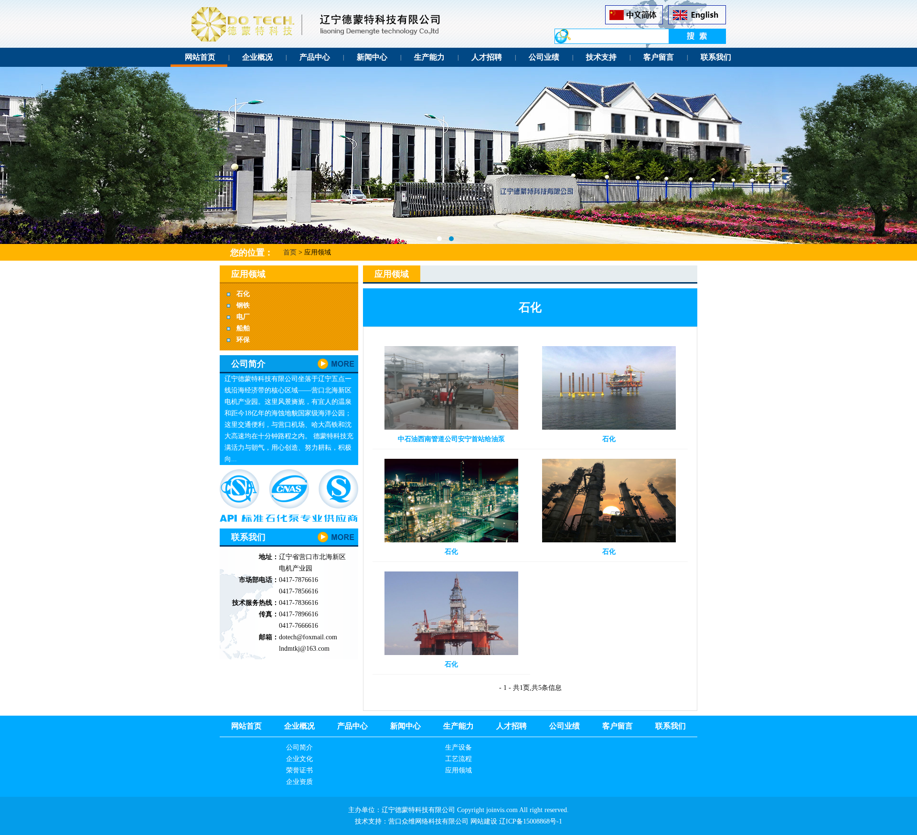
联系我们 (716, 57)
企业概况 (257, 57)
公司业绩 (544, 57)
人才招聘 (486, 57)
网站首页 (200, 57)
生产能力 (429, 57)
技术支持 (601, 57)
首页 (290, 252)
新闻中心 (372, 57)
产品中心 (314, 57)
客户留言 (658, 57)
